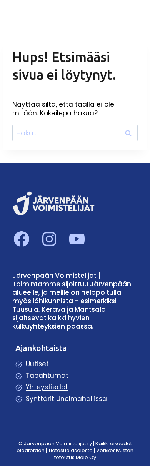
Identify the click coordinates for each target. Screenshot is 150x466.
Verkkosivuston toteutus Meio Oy (94, 454)
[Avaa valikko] (132, 13)
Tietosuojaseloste (71, 450)
